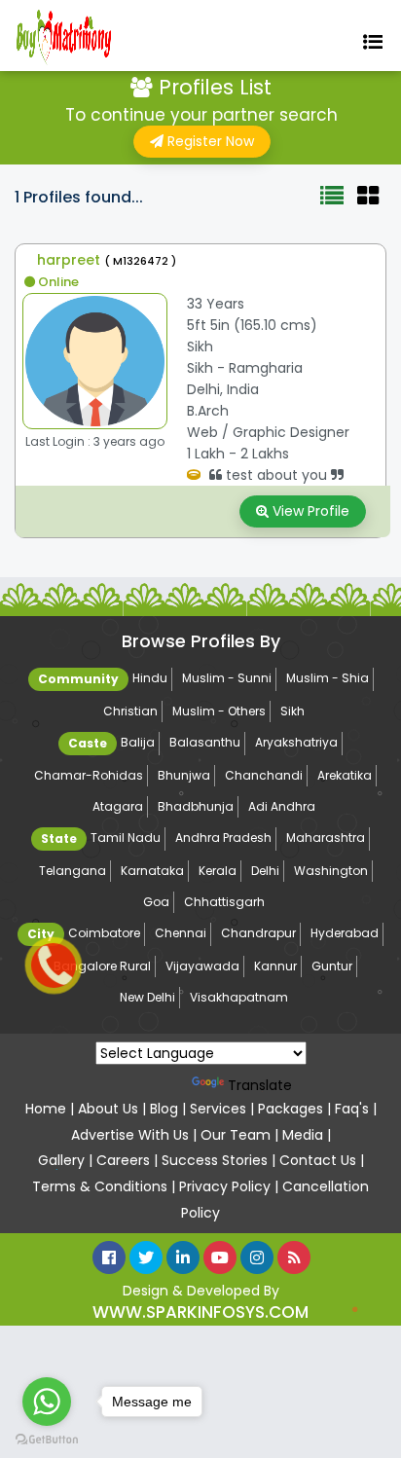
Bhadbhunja (196, 806)
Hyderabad (344, 933)
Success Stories (217, 1160)
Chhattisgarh (224, 901)
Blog (164, 1108)
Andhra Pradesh (223, 837)
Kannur (275, 966)
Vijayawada (202, 966)
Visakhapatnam (239, 997)
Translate (260, 1085)
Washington (331, 870)
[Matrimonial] (68, 35)
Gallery (63, 1160)
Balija (138, 742)
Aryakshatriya (296, 742)
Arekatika (344, 775)
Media (302, 1135)
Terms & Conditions (99, 1186)
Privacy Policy (226, 1186)
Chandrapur (258, 933)
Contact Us (317, 1160)
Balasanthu (204, 742)
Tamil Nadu (126, 837)
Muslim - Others (219, 711)
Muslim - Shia (327, 678)
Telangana (72, 870)
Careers (123, 1160)
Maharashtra (325, 837)
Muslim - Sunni (227, 678)
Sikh (292, 711)
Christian (130, 711)
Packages (292, 1108)
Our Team (235, 1135)
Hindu (149, 678)
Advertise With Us (130, 1135)
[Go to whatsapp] (46, 1401)
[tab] (332, 209)
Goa (156, 901)
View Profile (309, 511)
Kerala (218, 870)
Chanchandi (264, 775)
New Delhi (147, 997)
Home (47, 1108)
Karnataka (152, 870)
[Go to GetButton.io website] (47, 1438)
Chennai (180, 933)
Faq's (352, 1108)
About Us (108, 1108)
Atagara (117, 806)
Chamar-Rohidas (88, 775)
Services (220, 1108)
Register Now (209, 141)
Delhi (265, 870)
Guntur (331, 966)
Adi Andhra (281, 806)
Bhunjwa (184, 775)
